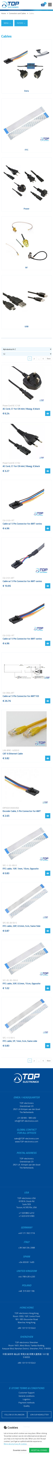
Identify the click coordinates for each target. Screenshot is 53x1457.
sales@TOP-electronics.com (26, 1138)
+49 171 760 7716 (26, 1233)
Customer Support (26, 1392)
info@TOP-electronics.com (26, 1120)
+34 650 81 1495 (26, 1262)
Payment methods (27, 1402)
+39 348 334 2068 (26, 1247)
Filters (20, 23)
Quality (27, 1405)
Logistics (26, 1399)
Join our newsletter (39, 1414)
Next (49, 358)
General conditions (26, 1395)
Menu (6, 23)
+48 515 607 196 (26, 1291)
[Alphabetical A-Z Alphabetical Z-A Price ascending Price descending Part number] (26, 349)
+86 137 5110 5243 (26, 1327)
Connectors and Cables (17, 13)
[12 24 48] (26, 354)
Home (3, 13)
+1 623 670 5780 (26, 1216)
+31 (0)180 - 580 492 (26, 1117)
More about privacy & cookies (15, 1444)
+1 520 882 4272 (26, 1212)
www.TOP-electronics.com (26, 1141)
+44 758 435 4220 (26, 1276)
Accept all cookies (39, 1450)
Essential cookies (19, 1450)
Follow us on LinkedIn (14, 1414)
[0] (42, 3)
